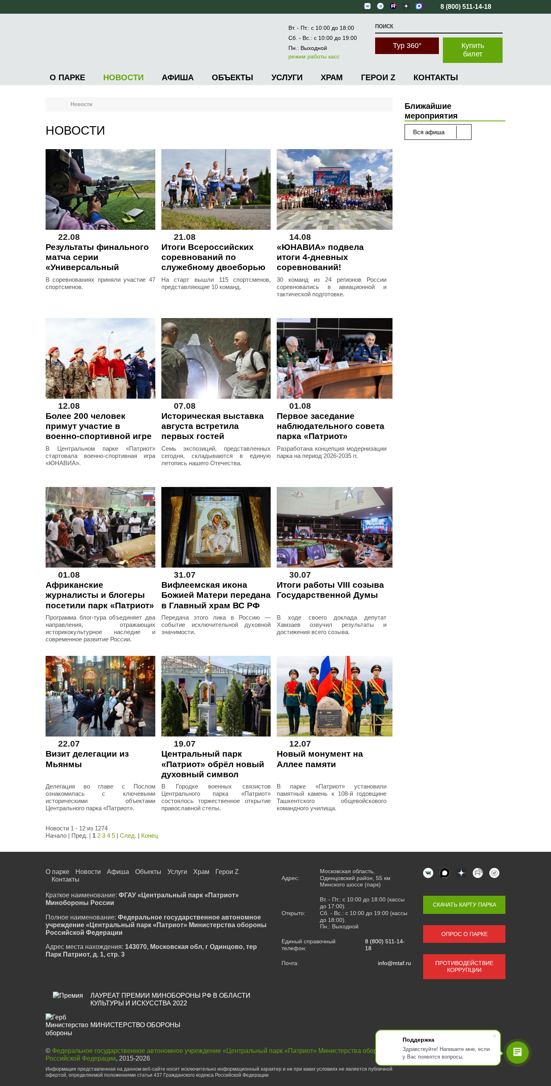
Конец (149, 835)
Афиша (178, 77)
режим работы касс (314, 56)
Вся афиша (429, 132)
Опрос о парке (464, 934)
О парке (67, 77)
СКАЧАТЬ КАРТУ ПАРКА (464, 904)
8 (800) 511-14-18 (385, 944)
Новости (123, 77)
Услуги (287, 77)
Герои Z (378, 77)
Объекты (232, 77)
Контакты (435, 77)
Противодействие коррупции (464, 966)
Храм (332, 77)
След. (128, 835)
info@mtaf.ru (394, 963)
